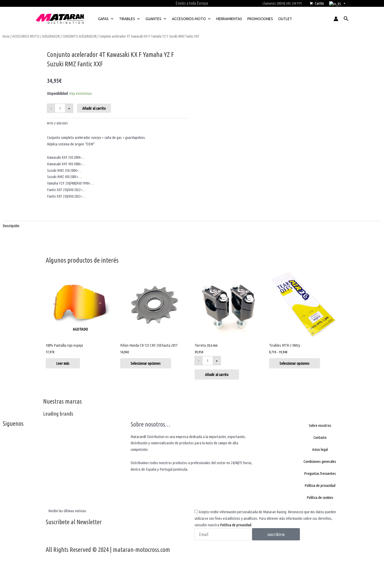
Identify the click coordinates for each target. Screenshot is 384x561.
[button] (346, 18)
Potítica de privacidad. (236, 525)
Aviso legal (320, 449)
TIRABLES (127, 19)
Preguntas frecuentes (320, 473)
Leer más (62, 363)
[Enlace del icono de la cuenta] (336, 18)
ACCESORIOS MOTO (189, 19)
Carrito (319, 3)
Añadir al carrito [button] (217, 374)
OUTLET (285, 19)
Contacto (320, 437)
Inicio (6, 36)
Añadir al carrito (94, 108)
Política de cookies (320, 497)
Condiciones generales (320, 461)
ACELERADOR (51, 36)
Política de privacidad (320, 485)
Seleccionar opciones (146, 363)
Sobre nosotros (320, 425)
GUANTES (153, 19)
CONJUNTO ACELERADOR (79, 36)
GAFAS (103, 19)
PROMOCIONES (260, 19)
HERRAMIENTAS (229, 19)
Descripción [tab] (11, 225)
